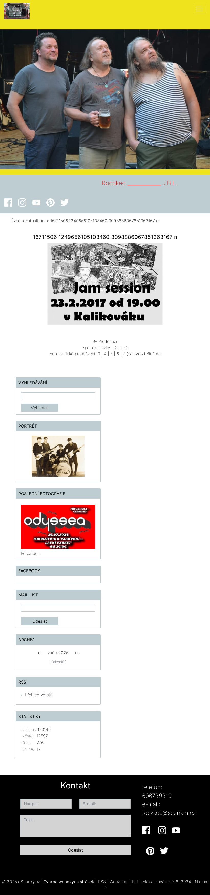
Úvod (15, 220)
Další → (120, 347)
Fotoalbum (36, 220)
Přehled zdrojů (38, 694)
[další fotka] (189, 285)
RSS (102, 881)
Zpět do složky (96, 347)
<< (39, 652)
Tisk (135, 881)
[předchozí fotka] (21, 285)
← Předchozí (105, 341)
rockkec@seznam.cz (169, 812)
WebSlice (118, 881)
